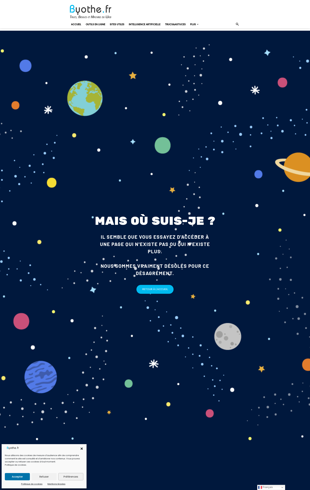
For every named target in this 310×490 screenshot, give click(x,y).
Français (267, 487)
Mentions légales (56, 483)
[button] (81, 448)
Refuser (44, 476)
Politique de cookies (15, 464)
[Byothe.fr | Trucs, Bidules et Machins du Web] (96, 12)
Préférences (70, 476)
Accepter (17, 476)
